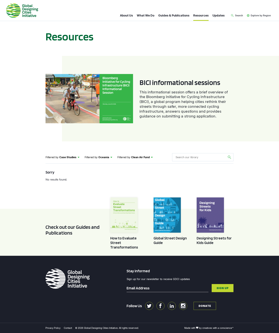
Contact (68, 328)
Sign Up (223, 288)
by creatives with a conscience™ (216, 328)
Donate (205, 305)
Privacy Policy (53, 328)
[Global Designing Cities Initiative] (22, 10)
